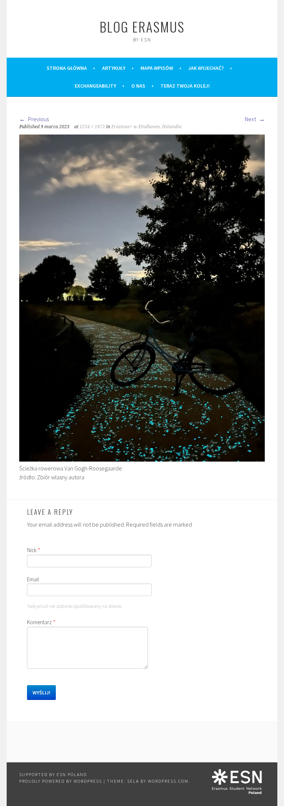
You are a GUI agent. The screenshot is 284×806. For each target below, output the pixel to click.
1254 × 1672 (92, 126)
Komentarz (41, 622)
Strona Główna (67, 68)
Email (33, 579)
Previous (38, 119)
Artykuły (113, 68)
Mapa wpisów (157, 68)
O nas (138, 85)
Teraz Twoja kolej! (185, 85)
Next (251, 119)
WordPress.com (168, 781)
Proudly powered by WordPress (60, 781)
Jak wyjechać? (206, 68)
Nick (33, 550)
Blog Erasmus (142, 26)
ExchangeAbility (95, 85)
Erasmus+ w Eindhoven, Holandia (146, 126)
